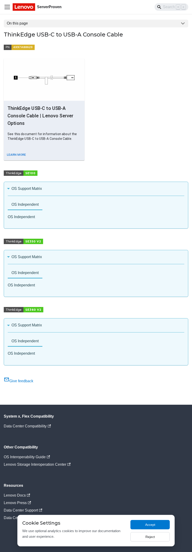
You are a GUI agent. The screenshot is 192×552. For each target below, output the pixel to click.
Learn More (16, 154)
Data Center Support (21, 510)
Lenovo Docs (15, 495)
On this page (17, 23)
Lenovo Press (15, 503)
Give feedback (21, 381)
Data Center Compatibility (25, 426)
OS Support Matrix (26, 189)
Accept (150, 525)
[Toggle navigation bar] (7, 7)
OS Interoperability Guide (25, 457)
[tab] (25, 205)
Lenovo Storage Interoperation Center (35, 464)
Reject (150, 537)
